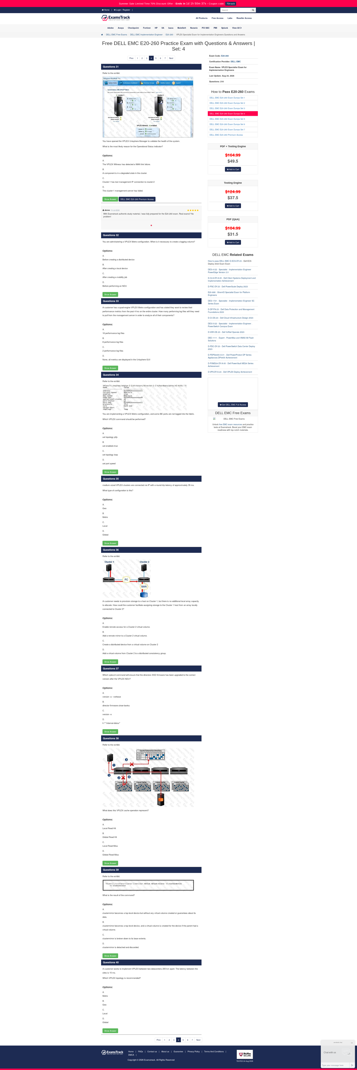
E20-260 (169, 34)
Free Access (217, 18)
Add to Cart (234, 169)
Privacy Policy (194, 1051)
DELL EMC (236, 61)
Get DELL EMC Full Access (233, 404)
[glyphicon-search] (253, 10)
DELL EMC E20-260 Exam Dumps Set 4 (227, 113)
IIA (163, 27)
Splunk (224, 27)
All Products (202, 18)
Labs (230, 18)
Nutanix (194, 27)
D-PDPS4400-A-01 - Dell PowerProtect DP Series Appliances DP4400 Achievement (229, 356)
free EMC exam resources (230, 424)
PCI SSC (205, 27)
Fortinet (147, 27)
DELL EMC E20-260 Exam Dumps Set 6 (227, 124)
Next (171, 58)
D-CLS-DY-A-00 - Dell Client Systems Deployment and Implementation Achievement (232, 279)
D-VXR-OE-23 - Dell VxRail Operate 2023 (226, 332)
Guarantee (178, 1051)
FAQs (140, 1051)
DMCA (131, 1054)
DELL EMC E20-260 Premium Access (137, 199)
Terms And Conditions (214, 1051)
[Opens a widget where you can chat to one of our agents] (338, 1054)
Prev (131, 58)
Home (106, 9)
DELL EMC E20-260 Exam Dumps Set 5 (227, 118)
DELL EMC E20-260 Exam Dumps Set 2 (227, 103)
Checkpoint (133, 27)
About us (165, 1051)
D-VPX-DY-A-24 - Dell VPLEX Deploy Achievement (230, 371)
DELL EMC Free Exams (116, 34)
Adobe (110, 27)
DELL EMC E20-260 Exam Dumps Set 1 (227, 97)
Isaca (170, 27)
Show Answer (110, 199)
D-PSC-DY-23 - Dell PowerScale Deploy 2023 (228, 286)
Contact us (152, 1051)
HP (156, 27)
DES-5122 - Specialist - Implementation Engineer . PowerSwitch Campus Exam (230, 325)
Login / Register (123, 9)
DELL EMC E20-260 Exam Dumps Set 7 (227, 129)
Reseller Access (244, 18)
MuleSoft (182, 27)
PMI (215, 27)
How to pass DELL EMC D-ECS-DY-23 (225, 261)
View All (236, 27)
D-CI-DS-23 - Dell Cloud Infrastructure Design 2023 (230, 317)
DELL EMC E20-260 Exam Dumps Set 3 (227, 108)
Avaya (121, 27)
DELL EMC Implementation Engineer (146, 34)
